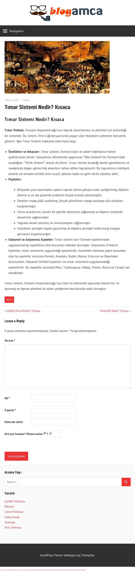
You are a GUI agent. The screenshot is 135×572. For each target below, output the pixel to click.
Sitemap (10, 522)
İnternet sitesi (14, 422)
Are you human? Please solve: (24, 434)
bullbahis (83, 570)
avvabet (78, 570)
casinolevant (34, 570)
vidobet (54, 570)
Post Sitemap (13, 527)
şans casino (49, 570)
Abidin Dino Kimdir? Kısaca (23, 311)
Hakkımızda (12, 517)
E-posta (10, 410)
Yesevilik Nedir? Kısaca (114, 311)
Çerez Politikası (14, 512)
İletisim (9, 506)
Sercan (26, 100)
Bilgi (9, 299)
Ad (7, 398)
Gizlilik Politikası (15, 501)
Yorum (10, 340)
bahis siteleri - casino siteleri (22, 570)
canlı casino (3, 570)
